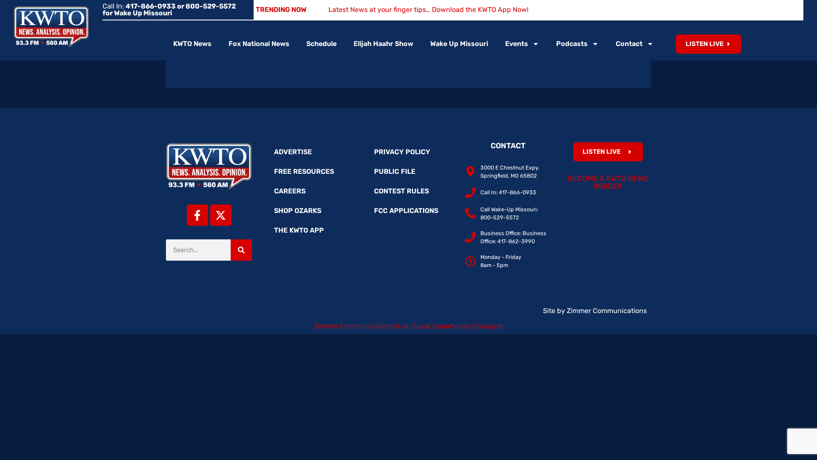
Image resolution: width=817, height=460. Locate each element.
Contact (629, 44)
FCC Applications (406, 211)
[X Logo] (220, 215)
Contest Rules (401, 191)
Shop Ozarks (297, 211)
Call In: (169, 9)
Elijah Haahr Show (383, 44)
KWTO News (192, 44)
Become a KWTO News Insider (607, 182)
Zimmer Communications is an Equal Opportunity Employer (408, 326)
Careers (290, 191)
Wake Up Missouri (459, 44)
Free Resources (304, 171)
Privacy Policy (402, 152)
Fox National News (259, 44)
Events (516, 44)
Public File (394, 171)
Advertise (293, 152)
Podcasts (572, 44)
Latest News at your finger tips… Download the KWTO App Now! (428, 10)
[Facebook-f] (197, 215)
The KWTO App (299, 230)
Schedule (321, 44)
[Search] (241, 250)
